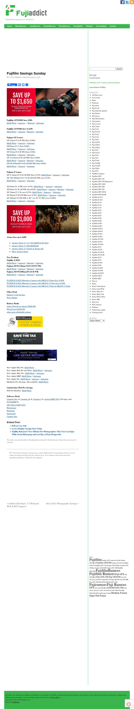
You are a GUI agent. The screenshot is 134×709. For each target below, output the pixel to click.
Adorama (40, 123)
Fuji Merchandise (98, 118)
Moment (31, 123)
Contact (113, 26)
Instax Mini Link (98, 294)
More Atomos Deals (20, 251)
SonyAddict (78, 26)
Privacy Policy (55, 697)
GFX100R (121, 590)
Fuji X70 (95, 171)
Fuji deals (95, 105)
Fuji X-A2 (95, 134)
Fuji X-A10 (96, 131)
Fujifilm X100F (97, 268)
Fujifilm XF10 (97, 276)
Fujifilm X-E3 (97, 210)
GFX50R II (103, 588)
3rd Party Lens (97, 95)
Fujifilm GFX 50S (98, 189)
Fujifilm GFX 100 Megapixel (102, 181)
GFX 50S (119, 587)
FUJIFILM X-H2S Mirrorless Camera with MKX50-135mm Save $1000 (36, 283)
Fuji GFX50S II (97, 580)
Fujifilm (95, 559)
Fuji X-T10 (96, 152)
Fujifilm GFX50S (103, 562)
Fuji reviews (96, 124)
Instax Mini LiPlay (98, 296)
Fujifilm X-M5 (97, 226)
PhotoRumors (64, 26)
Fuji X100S (96, 163)
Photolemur (11, 407)
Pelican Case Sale (19, 425)
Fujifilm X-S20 (97, 236)
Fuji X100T (96, 166)
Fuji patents (96, 121)
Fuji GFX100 (115, 580)
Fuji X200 (95, 168)
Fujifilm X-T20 (97, 241)
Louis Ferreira (15, 77)
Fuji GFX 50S (102, 576)
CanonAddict (101, 26)
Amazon (21, 123)
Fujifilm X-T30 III (98, 255)
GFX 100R (115, 590)
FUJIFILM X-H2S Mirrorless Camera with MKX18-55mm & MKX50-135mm (38, 286)
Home (9, 26)
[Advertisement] (42, 50)
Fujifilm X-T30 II (98, 252)
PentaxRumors (49, 26)
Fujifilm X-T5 (96, 260)
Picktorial (11, 410)
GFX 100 (103, 590)
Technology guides (99, 310)
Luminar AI (25, 399)
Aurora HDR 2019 (52, 399)
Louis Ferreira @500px (97, 87)
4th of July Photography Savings (62, 503)
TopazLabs (11, 413)
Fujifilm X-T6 (96, 265)
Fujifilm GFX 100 (98, 179)
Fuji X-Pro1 (96, 145)
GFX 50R (97, 588)
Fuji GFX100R (124, 580)
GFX (91, 587)
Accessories (96, 97)
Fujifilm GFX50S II (117, 563)
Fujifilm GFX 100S (98, 184)
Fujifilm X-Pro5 (97, 231)
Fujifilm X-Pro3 (97, 228)
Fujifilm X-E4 (97, 213)
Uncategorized (97, 312)
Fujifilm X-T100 (97, 239)
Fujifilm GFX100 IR (99, 194)
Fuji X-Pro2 (96, 147)
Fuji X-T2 (95, 155)
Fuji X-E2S (96, 142)
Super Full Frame (97, 595)
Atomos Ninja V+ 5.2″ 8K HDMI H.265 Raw (30, 243)
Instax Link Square (98, 286)
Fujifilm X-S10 (97, 234)
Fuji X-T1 (95, 150)
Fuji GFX (119, 574)
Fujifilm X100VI (98, 273)
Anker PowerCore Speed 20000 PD (21, 306)
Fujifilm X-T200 (97, 244)
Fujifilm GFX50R (115, 560)
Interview (95, 302)
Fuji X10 (95, 158)
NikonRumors (20, 26)
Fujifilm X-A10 (97, 197)
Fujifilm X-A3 (97, 202)
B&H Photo (11, 123)
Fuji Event (95, 108)
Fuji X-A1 (95, 129)
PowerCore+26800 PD (16, 309)
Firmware (95, 103)
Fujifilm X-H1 (97, 218)
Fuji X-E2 (95, 139)
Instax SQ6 (96, 299)
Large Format (107, 593)
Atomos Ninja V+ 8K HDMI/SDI (25, 245)
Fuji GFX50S (115, 576)
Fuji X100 (95, 160)
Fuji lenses (96, 116)
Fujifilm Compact (98, 173)
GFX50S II (96, 590)
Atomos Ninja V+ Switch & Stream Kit (27, 248)
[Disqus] (43, 543)
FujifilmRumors (108, 570)
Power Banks (12, 297)
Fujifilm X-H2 (97, 221)
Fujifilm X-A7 (97, 207)
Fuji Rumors (116, 584)
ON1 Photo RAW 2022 (16, 405)
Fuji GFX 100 (107, 580)
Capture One (12, 416)
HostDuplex (15, 702)
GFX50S (111, 587)
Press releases (96, 304)
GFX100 (108, 590)
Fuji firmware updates (99, 111)
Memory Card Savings (16, 294)
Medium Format (119, 592)
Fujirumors (98, 584)
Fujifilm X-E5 (97, 215)
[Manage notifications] (129, 704)
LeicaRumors (35, 26)
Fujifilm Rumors (102, 573)
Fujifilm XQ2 (96, 278)
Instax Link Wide (98, 289)
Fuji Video (96, 126)
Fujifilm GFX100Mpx (113, 565)
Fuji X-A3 (95, 137)
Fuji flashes (96, 113)
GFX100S (92, 593)
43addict (89, 26)
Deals (26, 440)
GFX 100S (99, 593)
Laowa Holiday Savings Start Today (27, 428)
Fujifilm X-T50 (97, 262)
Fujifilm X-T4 (96, 257)
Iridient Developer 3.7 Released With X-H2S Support (23, 505)
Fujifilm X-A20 (97, 200)
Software (95, 307)
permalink (43, 440)
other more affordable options (19, 312)
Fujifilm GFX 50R (98, 186)
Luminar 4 (37, 399)
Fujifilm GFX (96, 176)
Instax (94, 283)
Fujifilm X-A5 (97, 205)
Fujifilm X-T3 (96, 247)
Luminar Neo (12, 399)
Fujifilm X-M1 (97, 223)
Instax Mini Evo (98, 291)
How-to (94, 281)
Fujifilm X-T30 (97, 249)
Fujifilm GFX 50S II (99, 192)
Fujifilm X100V (97, 270)
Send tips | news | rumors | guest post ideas (104, 82)
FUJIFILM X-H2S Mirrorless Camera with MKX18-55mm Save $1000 (35, 280)
